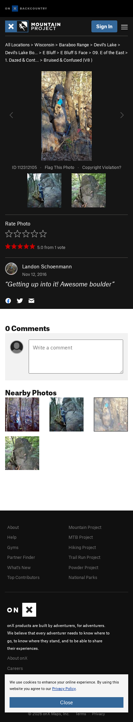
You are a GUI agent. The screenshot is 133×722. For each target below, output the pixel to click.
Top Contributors (23, 577)
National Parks (83, 577)
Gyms (12, 547)
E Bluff (49, 52)
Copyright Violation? (101, 167)
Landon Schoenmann (47, 266)
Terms (80, 713)
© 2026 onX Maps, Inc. (49, 713)
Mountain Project (85, 527)
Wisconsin (44, 44)
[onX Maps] (21, 615)
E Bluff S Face (74, 52)
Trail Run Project (84, 557)
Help (11, 537)
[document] (66, 693)
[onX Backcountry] (26, 8)
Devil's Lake (105, 44)
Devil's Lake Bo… (21, 52)
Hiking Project (82, 547)
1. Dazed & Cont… (22, 60)
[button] (8, 300)
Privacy (98, 713)
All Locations (17, 44)
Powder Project (83, 567)
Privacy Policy (64, 689)
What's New (19, 567)
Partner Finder (21, 557)
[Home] (36, 26)
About (13, 527)
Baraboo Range (74, 44)
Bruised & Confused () (68, 60)
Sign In (104, 26)
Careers (15, 668)
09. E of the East (108, 52)
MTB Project (81, 537)
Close (66, 702)
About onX (17, 658)
